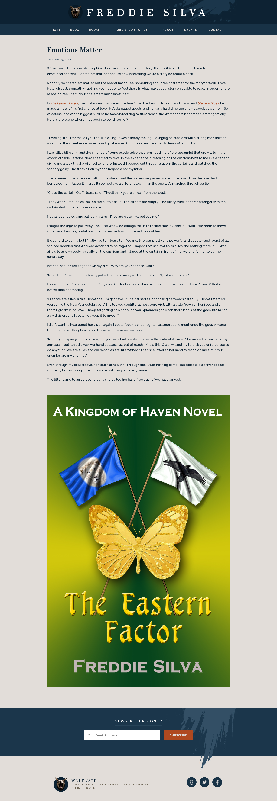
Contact (216, 29)
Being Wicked (89, 788)
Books (94, 29)
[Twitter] (204, 782)
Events (190, 29)
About (168, 29)
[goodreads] (192, 782)
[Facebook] (217, 782)
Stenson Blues (208, 103)
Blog (74, 29)
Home (56, 29)
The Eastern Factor (64, 103)
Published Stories (131, 29)
